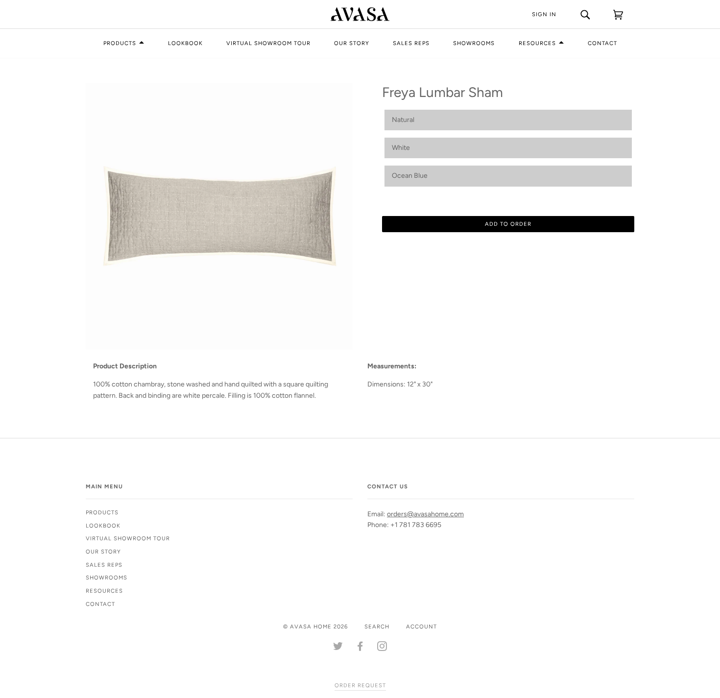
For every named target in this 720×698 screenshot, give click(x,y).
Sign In (544, 14)
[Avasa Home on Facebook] (360, 648)
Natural (403, 120)
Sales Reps (411, 43)
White (401, 148)
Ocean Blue (410, 175)
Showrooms (474, 43)
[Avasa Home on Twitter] (338, 648)
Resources (537, 43)
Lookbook (185, 43)
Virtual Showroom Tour (268, 43)
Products (119, 43)
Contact (602, 43)
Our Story (351, 43)
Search (376, 626)
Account (421, 626)
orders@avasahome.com (425, 514)
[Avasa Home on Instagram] (382, 648)
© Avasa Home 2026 (315, 626)
